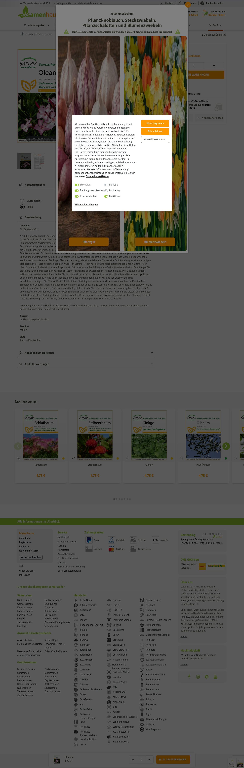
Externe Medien (88, 196)
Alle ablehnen (155, 131)
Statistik (113, 184)
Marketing (114, 190)
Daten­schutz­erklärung (97, 176)
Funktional (114, 196)
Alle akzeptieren (155, 123)
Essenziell (85, 184)
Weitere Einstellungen (86, 204)
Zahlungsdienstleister (91, 190)
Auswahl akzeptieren (155, 139)
